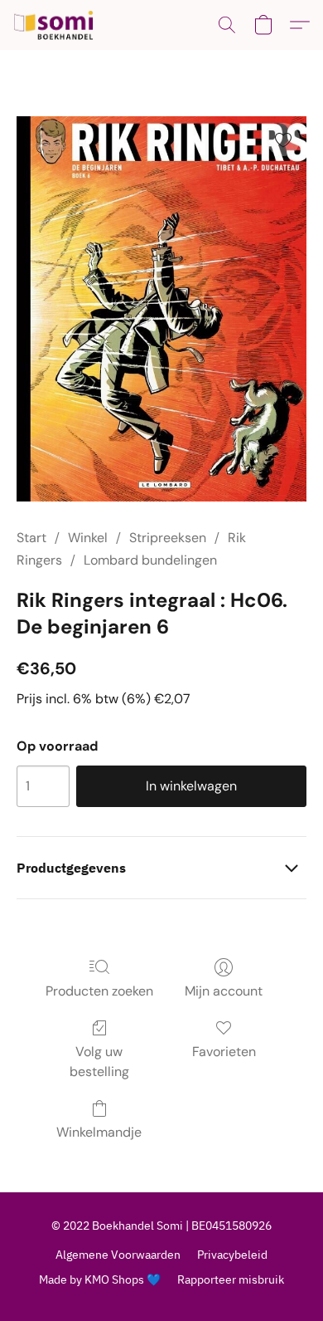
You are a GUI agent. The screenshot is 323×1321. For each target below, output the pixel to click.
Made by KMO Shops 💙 (100, 1279)
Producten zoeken (99, 991)
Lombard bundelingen (150, 560)
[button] (56, 25)
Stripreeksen (167, 537)
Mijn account (224, 991)
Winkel (88, 537)
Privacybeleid (232, 1254)
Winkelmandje (99, 1132)
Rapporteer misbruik (230, 1279)
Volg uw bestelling (99, 1061)
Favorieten (224, 1051)
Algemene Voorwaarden (118, 1254)
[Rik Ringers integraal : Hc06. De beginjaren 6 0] (161, 308)
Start (31, 537)
